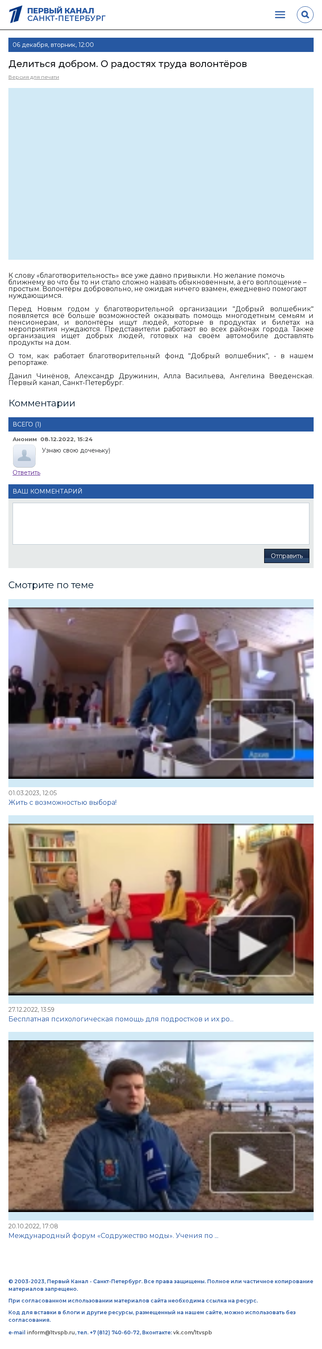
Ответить (26, 472)
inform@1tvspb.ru (51, 1332)
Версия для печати (33, 77)
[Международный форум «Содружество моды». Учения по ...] (161, 1126)
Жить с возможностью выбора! (62, 802)
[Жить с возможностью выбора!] (161, 693)
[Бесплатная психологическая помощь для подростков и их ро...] (161, 909)
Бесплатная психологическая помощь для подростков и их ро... (121, 1019)
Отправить (287, 556)
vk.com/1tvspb (192, 1332)
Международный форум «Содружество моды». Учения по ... (113, 1236)
